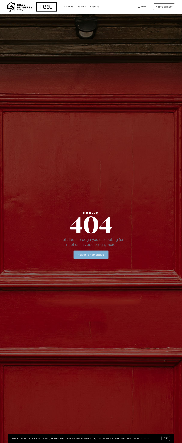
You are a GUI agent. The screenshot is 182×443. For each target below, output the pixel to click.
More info (144, 438)
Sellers (68, 7)
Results (94, 7)
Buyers (82, 7)
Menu (143, 7)
